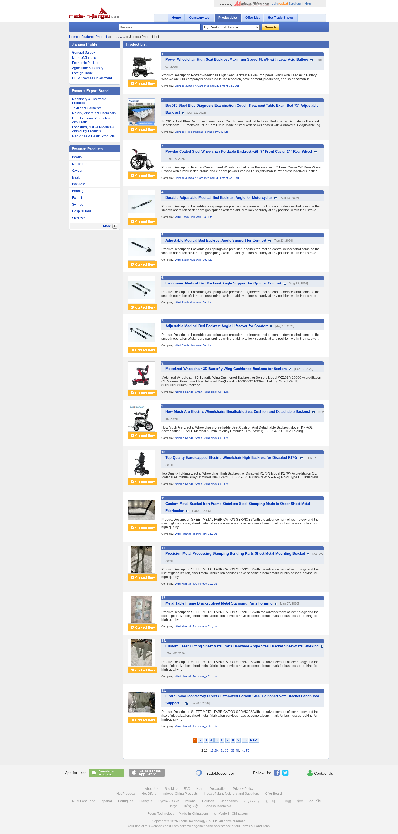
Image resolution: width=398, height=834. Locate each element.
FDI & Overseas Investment (92, 78)
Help (308, 3)
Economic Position (85, 63)
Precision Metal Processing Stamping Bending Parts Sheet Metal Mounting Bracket (235, 553)
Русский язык (168, 801)
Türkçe (172, 806)
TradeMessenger (214, 772)
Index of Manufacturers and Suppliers (231, 794)
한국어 (270, 801)
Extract (77, 198)
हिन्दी (300, 801)
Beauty (77, 157)
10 (245, 740)
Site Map (171, 789)
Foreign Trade (82, 73)
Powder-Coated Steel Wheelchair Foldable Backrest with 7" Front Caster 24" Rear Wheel (238, 152)
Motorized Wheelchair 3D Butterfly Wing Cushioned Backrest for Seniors (226, 369)
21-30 (224, 750)
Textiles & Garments (86, 108)
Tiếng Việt (190, 806)
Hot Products (125, 794)
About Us (151, 789)
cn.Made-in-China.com (231, 814)
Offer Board (273, 794)
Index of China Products (180, 794)
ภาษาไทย (316, 801)
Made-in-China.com (193, 814)
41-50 (245, 750)
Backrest (78, 184)
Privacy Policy (243, 789)
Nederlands (229, 801)
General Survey (83, 52)
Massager (79, 164)
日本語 (286, 801)
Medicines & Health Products (93, 136)
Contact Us (320, 772)
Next (253, 740)
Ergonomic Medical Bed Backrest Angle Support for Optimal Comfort (223, 283)
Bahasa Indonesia (217, 806)
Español (106, 801)
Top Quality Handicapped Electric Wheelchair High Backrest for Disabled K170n (231, 458)
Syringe (77, 204)
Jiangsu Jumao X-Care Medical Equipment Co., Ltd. (207, 85)
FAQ (187, 789)
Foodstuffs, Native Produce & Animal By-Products (93, 129)
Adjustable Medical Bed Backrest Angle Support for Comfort (215, 240)
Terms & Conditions (255, 826)
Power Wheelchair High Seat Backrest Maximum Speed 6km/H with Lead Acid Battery (236, 59)
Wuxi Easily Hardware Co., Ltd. (194, 216)
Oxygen (77, 171)
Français (145, 801)
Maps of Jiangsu (84, 58)
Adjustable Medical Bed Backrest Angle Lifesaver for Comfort (216, 326)
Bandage (79, 191)
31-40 (235, 750)
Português (125, 801)
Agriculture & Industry (87, 68)
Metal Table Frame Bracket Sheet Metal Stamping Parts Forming (219, 603)
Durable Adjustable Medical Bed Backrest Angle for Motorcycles (218, 198)
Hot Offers (149, 794)
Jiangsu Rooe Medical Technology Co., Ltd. (202, 131)
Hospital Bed (81, 211)
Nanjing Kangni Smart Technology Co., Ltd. (202, 391)
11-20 (214, 750)
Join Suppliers (286, 3)
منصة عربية (251, 801)
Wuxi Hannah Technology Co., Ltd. (196, 533)
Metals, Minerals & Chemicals (94, 113)
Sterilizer (78, 218)
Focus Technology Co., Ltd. (198, 821)
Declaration (218, 789)
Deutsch (208, 801)
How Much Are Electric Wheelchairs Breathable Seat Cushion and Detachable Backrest (237, 412)
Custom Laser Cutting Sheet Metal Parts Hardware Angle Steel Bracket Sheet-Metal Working (242, 646)
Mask (76, 177)
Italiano (190, 801)
